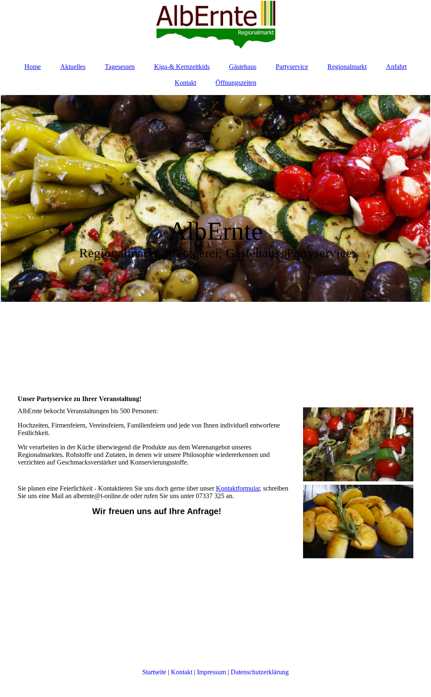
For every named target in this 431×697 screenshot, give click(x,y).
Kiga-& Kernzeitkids (182, 66)
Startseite (154, 672)
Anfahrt (396, 66)
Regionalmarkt (347, 66)
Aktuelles (72, 66)
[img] (215, 27)
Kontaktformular (238, 488)
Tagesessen (120, 66)
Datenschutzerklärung (260, 672)
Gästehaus (242, 66)
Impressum (211, 672)
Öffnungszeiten (236, 82)
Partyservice (292, 66)
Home (32, 66)
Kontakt (185, 82)
